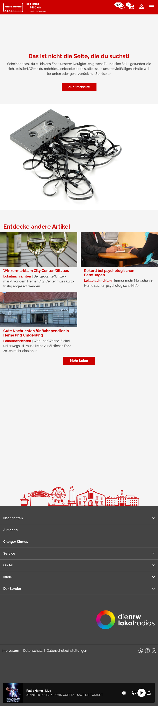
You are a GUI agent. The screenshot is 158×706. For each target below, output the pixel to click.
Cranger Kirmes (15, 542)
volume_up (124, 693)
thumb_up (148, 692)
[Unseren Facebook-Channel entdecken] (147, 650)
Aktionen (10, 530)
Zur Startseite (79, 87)
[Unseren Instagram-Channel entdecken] (153, 650)
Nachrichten (13, 518)
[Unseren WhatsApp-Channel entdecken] (140, 650)
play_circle (141, 693)
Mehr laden (79, 361)
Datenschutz (33, 651)
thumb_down (134, 692)
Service (9, 553)
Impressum (10, 651)
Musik (8, 577)
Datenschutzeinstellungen (67, 651)
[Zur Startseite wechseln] (13, 7)
